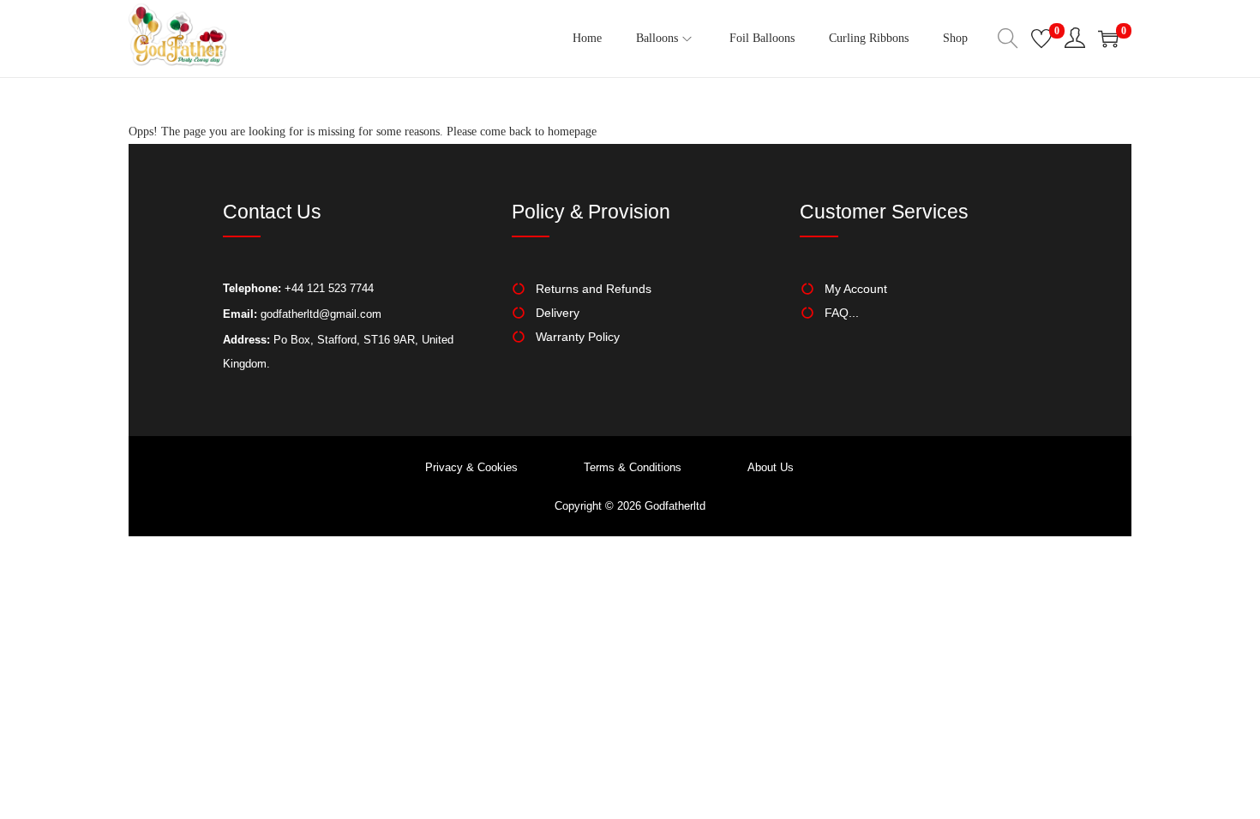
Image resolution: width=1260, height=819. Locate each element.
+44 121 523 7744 (327, 288)
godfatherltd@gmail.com (321, 314)
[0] (1041, 38)
